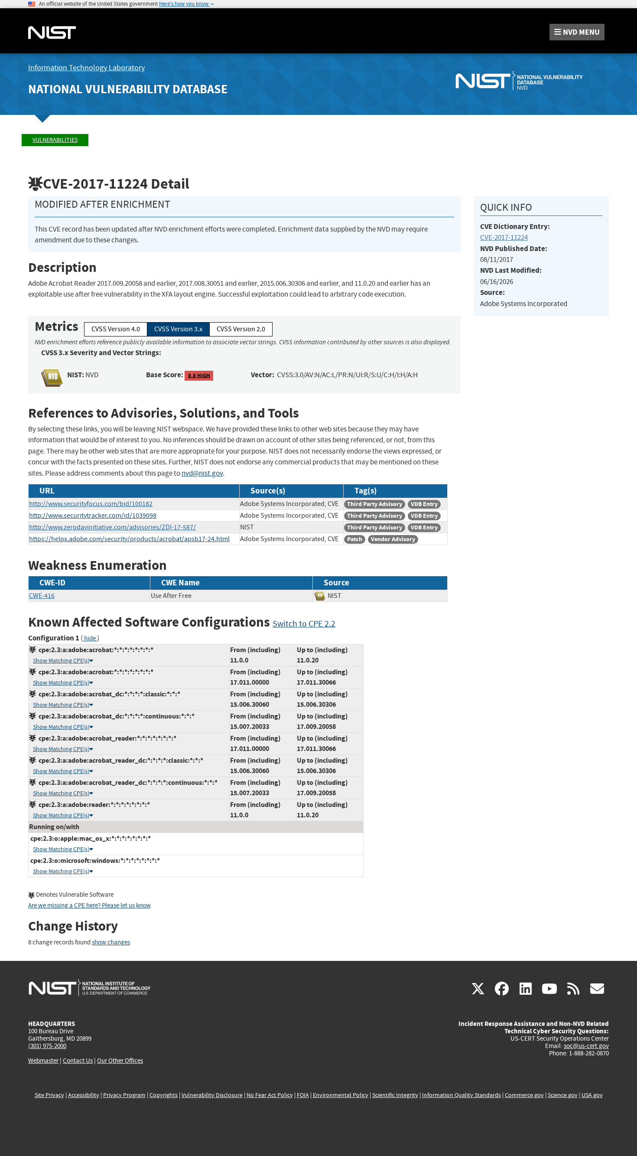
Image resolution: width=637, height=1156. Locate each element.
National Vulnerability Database (128, 89)
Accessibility (83, 1095)
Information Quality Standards (461, 1095)
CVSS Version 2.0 (241, 329)
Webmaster (43, 1060)
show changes (111, 942)
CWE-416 (42, 595)
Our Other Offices (120, 1061)
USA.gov (592, 1095)
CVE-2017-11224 (504, 237)
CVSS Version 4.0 (115, 329)
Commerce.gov (524, 1095)
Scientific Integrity (395, 1095)
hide (90, 638)
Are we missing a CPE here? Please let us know (89, 905)
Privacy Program (124, 1095)
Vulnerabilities (55, 140)
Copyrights (164, 1095)
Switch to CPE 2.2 (304, 623)
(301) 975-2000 (47, 1046)
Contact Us (78, 1060)
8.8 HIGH (199, 375)
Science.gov (563, 1095)
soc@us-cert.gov (586, 1046)
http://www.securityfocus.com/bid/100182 (91, 504)
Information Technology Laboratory (86, 68)
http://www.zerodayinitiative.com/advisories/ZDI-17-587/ (112, 527)
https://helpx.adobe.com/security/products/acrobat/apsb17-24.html (129, 539)
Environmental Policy (340, 1095)
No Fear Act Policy (270, 1095)
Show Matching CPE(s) (61, 660)
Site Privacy (49, 1095)
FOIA (303, 1095)
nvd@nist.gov (202, 473)
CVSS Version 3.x (178, 329)
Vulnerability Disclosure (212, 1095)
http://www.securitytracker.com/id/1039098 (92, 515)
